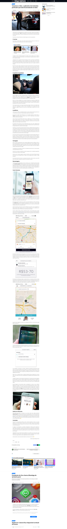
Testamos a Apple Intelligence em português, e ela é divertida (49, 467)
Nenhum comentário (36, 453)
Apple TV (24, 465)
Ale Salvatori (14, 10)
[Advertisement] (48, 26)
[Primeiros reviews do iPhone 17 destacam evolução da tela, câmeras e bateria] (34, 48)
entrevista (17, 509)
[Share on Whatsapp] (39, 10)
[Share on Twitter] (38, 10)
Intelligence (46, 465)
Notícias (50, 465)
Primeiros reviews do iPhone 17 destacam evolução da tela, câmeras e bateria (34, 52)
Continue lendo (33, 516)
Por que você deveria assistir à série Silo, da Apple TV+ (28, 467)
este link (14, 416)
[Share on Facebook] (37, 10)
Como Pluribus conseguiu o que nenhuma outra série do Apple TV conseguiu (17, 52)
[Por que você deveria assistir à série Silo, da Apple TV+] (28, 462)
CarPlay (13, 465)
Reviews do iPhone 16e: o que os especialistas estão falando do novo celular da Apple (39, 467)
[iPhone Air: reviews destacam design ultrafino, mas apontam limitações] (26, 48)
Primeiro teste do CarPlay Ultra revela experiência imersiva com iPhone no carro (16, 467)
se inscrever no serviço (21, 211)
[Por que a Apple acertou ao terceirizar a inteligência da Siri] (44, 13)
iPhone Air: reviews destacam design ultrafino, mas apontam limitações (25, 52)
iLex (13, 482)
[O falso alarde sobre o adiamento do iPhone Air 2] (44, 10)
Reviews (16, 465)
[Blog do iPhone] (19, 1)
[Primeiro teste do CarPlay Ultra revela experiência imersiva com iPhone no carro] (17, 462)
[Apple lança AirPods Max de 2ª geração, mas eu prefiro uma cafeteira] (44, 6)
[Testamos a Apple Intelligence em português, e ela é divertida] (50, 462)
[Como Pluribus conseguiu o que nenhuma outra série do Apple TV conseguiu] (17, 48)
